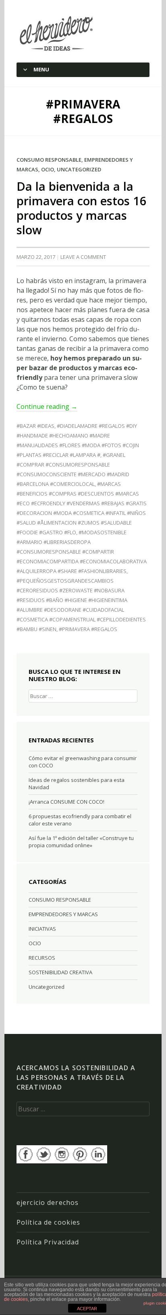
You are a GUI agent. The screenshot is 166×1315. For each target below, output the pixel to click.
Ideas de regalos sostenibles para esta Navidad (76, 783)
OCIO (47, 169)
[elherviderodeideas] (57, 33)
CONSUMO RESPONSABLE (49, 159)
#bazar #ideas (35, 425)
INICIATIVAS (42, 928)
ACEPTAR (87, 1308)
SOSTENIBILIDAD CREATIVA (60, 972)
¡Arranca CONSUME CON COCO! (66, 801)
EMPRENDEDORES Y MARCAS (63, 914)
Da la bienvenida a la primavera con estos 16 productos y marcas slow (82, 208)
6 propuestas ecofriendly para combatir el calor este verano (80, 820)
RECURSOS (42, 957)
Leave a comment (83, 256)
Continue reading (47, 406)
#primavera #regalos (88, 629)
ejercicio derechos (48, 1202)
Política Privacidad (48, 1242)
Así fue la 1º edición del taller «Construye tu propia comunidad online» (81, 841)
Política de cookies (48, 1222)
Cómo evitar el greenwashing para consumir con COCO (83, 761)
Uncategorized (79, 169)
